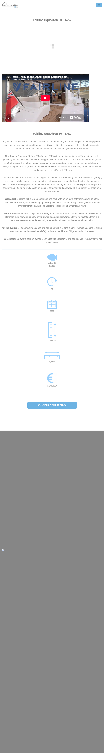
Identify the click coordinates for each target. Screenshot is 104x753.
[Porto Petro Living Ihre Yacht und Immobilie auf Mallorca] (10, 5)
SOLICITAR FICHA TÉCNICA (52, 405)
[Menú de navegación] (99, 5)
